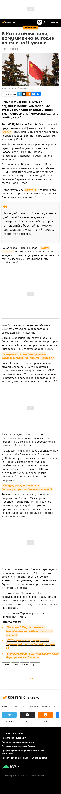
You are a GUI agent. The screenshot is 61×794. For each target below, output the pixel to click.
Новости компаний (11, 757)
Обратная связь (39, 757)
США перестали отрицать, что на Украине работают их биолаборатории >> (30, 644)
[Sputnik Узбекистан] (9, 23)
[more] (56, 239)
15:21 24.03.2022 (10, 49)
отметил (30, 190)
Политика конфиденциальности (18, 742)
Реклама (26, 757)
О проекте (7, 733)
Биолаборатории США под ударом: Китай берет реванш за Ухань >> (33, 655)
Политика (21, 706)
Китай (15, 665)
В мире (6, 665)
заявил (6, 132)
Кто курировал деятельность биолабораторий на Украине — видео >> (27, 487)
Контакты (18, 733)
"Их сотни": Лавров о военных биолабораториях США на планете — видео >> (29, 631)
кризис (25, 665)
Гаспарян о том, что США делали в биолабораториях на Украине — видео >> (28, 356)
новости (7, 706)
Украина (34, 665)
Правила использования (14, 737)
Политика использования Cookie (18, 746)
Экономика (48, 706)
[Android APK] (11, 766)
